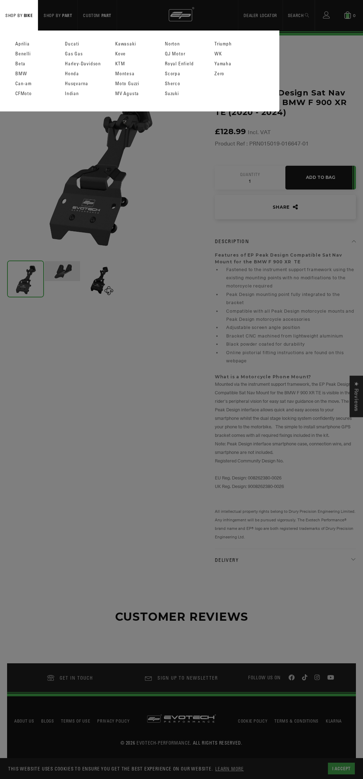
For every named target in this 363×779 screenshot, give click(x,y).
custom (97, 15)
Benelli (23, 53)
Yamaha (222, 63)
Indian (72, 93)
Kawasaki (125, 43)
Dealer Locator (260, 15)
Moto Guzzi (127, 83)
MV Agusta (127, 93)
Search (296, 15)
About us (24, 721)
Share (282, 207)
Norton (172, 43)
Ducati (72, 43)
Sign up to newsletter (187, 678)
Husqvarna (76, 83)
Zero (219, 73)
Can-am (23, 83)
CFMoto (23, 93)
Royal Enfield (179, 63)
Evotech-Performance (163, 743)
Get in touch (76, 678)
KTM (120, 63)
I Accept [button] (341, 768)
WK (218, 53)
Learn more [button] (229, 769)
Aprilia (22, 43)
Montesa (125, 73)
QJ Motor (175, 53)
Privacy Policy (113, 721)
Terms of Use (75, 721)
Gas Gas (74, 53)
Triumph (223, 43)
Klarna (334, 721)
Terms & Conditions (296, 721)
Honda (72, 73)
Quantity (250, 174)
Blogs (47, 721)
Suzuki (172, 93)
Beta (20, 63)
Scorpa (172, 73)
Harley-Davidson (83, 63)
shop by (19, 15)
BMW (21, 73)
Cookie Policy (252, 721)
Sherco (172, 83)
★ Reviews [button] (356, 396)
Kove (120, 53)
